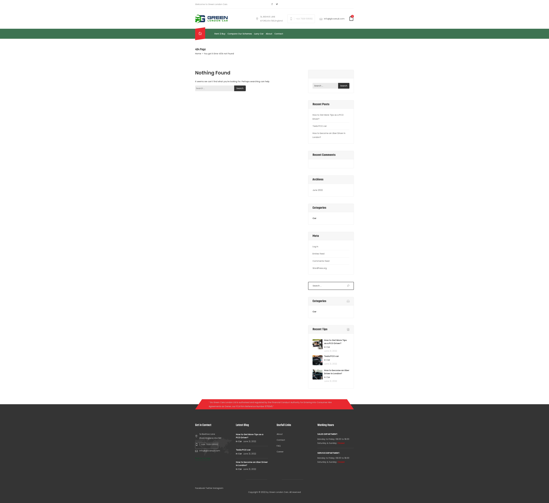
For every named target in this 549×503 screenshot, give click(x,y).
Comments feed (321, 261)
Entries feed (318, 253)
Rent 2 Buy (219, 33)
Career (280, 451)
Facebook (200, 488)
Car (314, 218)
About (269, 33)
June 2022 (318, 190)
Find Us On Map (202, 458)
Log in (315, 246)
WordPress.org (320, 268)
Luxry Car (259, 33)
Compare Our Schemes (239, 33)
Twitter (208, 488)
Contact (278, 33)
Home (198, 53)
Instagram (218, 488)
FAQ (279, 445)
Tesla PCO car (320, 126)
